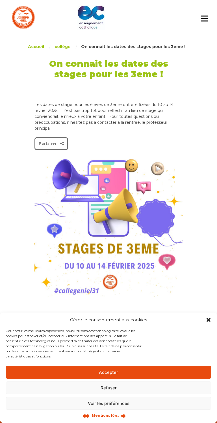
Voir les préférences (108, 403)
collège (63, 46)
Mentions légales (108, 415)
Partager (48, 143)
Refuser (109, 388)
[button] (208, 320)
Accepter (108, 372)
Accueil (36, 46)
